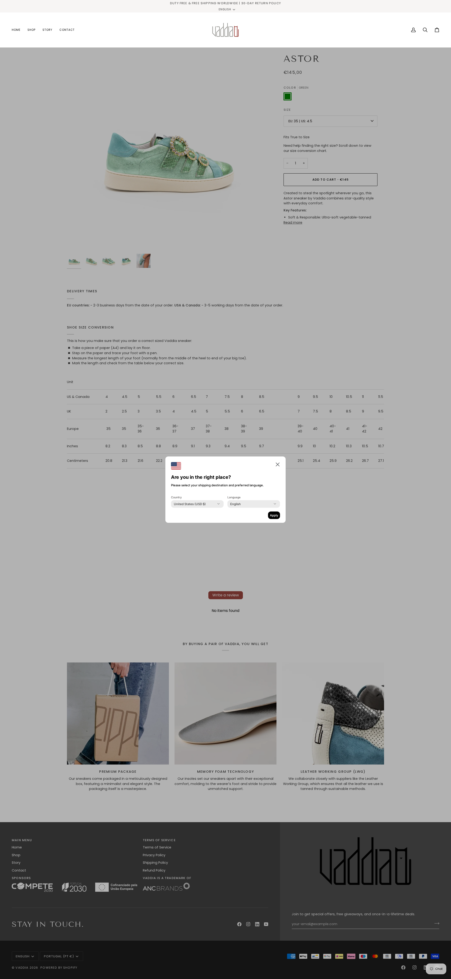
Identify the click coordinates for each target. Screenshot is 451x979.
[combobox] (190, 504)
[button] (277, 464)
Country (176, 497)
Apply (274, 515)
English (225, 9)
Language (234, 497)
